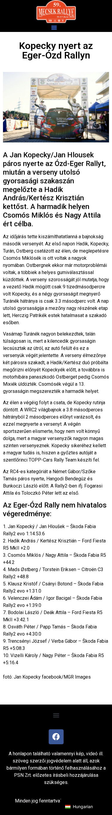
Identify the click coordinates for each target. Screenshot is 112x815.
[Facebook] (56, 736)
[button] (54, 27)
